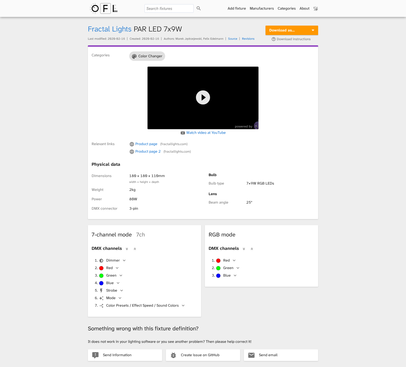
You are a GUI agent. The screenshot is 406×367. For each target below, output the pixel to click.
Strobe (111, 290)
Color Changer (150, 56)
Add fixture (237, 8)
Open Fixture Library (104, 8)
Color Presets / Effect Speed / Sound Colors (142, 305)
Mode (111, 297)
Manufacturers (262, 8)
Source (232, 39)
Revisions (248, 39)
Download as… (282, 30)
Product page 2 (162, 151)
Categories (287, 8)
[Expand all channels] (127, 249)
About (304, 8)
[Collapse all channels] (135, 249)
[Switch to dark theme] (315, 8)
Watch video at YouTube (205, 132)
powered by (243, 126)
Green (111, 275)
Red (109, 267)
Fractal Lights (110, 29)
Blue (110, 282)
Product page (160, 143)
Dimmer (113, 260)
